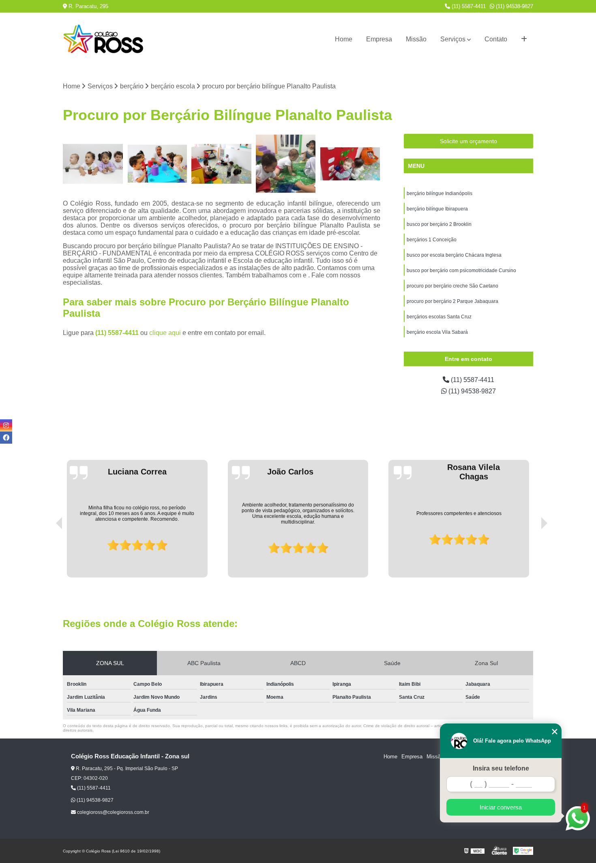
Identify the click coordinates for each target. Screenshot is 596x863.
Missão (416, 39)
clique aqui (165, 332)
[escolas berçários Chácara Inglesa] (157, 164)
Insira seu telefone (501, 768)
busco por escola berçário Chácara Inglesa (454, 255)
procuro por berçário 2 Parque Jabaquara (452, 301)
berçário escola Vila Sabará (437, 332)
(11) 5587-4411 (468, 6)
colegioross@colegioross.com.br (112, 812)
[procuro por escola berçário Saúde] (286, 164)
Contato (496, 39)
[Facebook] (6, 438)
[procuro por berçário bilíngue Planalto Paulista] (221, 164)
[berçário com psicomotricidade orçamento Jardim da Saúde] (350, 164)
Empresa (379, 39)
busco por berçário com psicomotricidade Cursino (461, 270)
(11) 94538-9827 (513, 6)
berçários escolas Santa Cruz (439, 317)
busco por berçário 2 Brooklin (439, 224)
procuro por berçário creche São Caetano (452, 286)
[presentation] (48, 554)
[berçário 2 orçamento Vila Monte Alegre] (93, 164)
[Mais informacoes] (524, 39)
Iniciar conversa (501, 807)
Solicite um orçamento (468, 141)
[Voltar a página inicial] (103, 39)
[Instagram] (6, 425)
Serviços (452, 39)
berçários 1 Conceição (432, 240)
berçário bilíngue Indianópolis (439, 193)
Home (343, 39)
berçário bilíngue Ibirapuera (437, 209)
